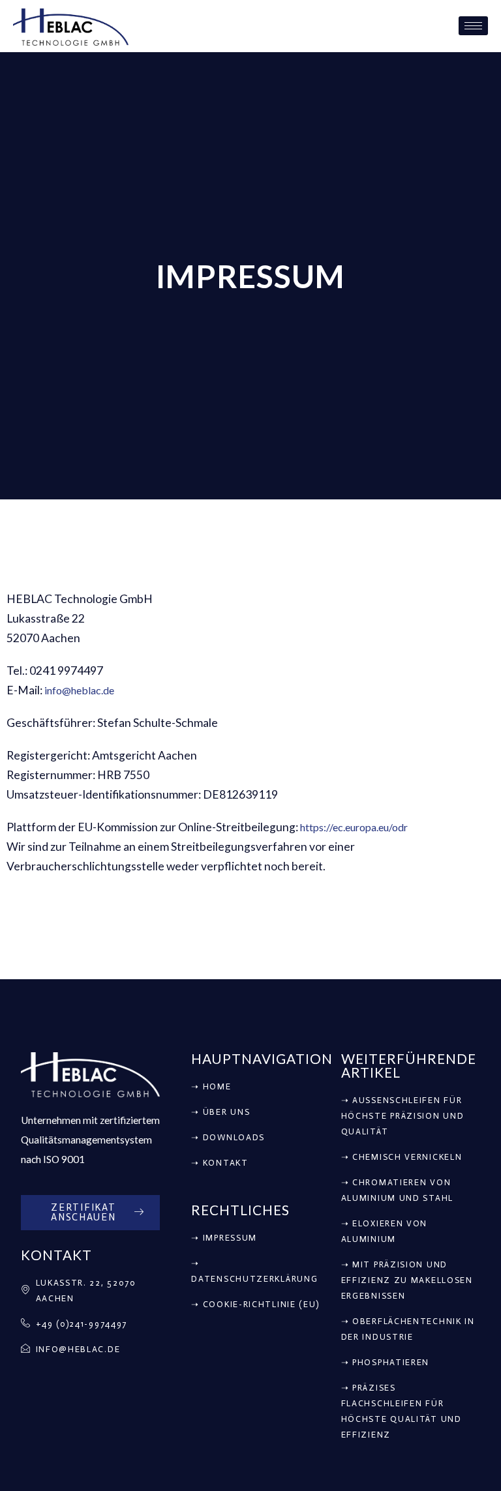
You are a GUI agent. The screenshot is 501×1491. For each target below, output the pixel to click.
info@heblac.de (79, 690)
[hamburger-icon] (473, 25)
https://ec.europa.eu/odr (354, 827)
